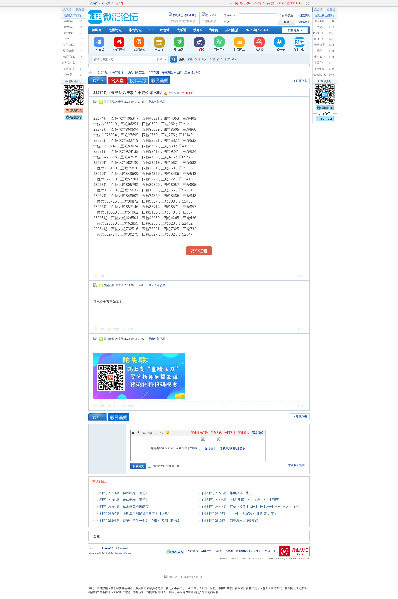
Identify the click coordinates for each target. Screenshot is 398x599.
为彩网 (213, 30)
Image (144, 432)
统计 (205, 59)
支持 (116, 329)
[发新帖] (97, 80)
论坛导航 (102, 72)
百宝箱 (257, 3)
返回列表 (301, 80)
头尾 (197, 59)
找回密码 (304, 15)
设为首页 (94, 3)
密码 (226, 22)
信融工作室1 (68, 58)
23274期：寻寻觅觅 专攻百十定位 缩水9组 (174, 72)
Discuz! (106, 548)
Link (150, 432)
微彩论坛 (117, 72)
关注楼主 (187, 93)
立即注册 (304, 22)
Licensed (123, 548)
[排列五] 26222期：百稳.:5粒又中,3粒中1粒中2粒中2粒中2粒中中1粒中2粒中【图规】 (251, 510)
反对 (130, 329)
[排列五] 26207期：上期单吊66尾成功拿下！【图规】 (133, 513)
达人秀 (119, 3)
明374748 (319, 56)
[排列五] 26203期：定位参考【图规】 (122, 500)
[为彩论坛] (113, 22)
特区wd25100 (319, 52)
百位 (219, 59)
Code (161, 432)
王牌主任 (319, 62)
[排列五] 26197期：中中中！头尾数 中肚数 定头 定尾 (240, 513)
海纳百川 (68, 68)
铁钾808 (319, 68)
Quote (156, 432)
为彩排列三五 (136, 72)
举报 (300, 276)
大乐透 (181, 30)
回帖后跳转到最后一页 (166, 466)
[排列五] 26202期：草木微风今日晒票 (122, 507)
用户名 (227, 15)
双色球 (165, 30)
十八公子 (319, 44)
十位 (227, 59)
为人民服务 (68, 62)
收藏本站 (107, 3)
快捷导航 (293, 30)
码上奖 (234, 3)
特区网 (97, 30)
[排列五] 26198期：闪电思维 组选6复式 (230, 520)
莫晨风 (68, 21)
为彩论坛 (90, 72)
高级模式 (257, 432)
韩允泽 (68, 27)
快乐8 (197, 30)
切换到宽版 (307, 3)
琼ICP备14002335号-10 (262, 551)
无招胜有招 (319, 33)
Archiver (206, 551)
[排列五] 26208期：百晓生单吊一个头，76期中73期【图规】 (138, 520)
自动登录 (287, 15)
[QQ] (175, 551)
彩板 (190, 59)
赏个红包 (199, 251)
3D (151, 30)
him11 (68, 39)
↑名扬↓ (319, 27)
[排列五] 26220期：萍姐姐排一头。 (227, 493)
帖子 (159, 59)
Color (138, 432)
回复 (102, 276)
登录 (184, 448)
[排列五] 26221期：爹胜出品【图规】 (122, 493)
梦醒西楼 (109, 285)
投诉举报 (268, 3)
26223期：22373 (257, 30)
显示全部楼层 (156, 101)
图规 (212, 59)
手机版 (218, 551)
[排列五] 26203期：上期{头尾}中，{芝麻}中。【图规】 (241, 500)
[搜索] (173, 59)
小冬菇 (68, 74)
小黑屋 (229, 551)
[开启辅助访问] (227, 3)
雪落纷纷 (109, 338)
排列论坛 (135, 30)
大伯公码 (68, 44)
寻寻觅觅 (109, 101)
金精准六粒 (319, 74)
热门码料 (245, 3)
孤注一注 (319, 39)
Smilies (167, 432)
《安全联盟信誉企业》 (289, 3)
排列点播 (231, 30)
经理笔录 (68, 50)
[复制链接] (174, 93)
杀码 (234, 59)
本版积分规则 (296, 465)
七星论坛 (115, 30)
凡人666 (319, 21)
